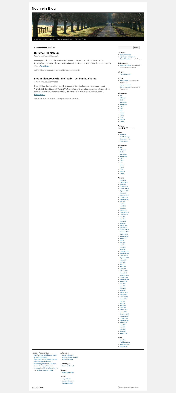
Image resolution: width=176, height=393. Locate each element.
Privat (121, 117)
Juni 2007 (122, 325)
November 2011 (124, 232)
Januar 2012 (123, 227)
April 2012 (123, 221)
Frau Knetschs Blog (125, 74)
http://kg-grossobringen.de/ (127, 57)
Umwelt (122, 121)
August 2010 (123, 260)
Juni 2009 (122, 284)
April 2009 (123, 288)
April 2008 (123, 305)
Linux (121, 108)
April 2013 (123, 206)
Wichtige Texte (80, 39)
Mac (121, 111)
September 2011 (124, 236)
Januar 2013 (123, 210)
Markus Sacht (38, 359)
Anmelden (123, 135)
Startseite (37, 39)
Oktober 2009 (124, 277)
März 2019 (123, 184)
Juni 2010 (122, 262)
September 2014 (124, 191)
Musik (52, 39)
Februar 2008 (124, 310)
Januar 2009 (123, 294)
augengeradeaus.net (125, 54)
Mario (57, 56)
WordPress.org (124, 141)
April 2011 (123, 247)
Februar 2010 (124, 271)
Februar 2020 (124, 182)
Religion (122, 119)
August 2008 (123, 299)
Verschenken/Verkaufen (65, 39)
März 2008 (123, 307)
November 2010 (124, 253)
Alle (48, 98)
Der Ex (122, 100)
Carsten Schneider (125, 87)
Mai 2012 (122, 219)
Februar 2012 (124, 225)
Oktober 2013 (124, 197)
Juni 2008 (122, 301)
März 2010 (123, 268)
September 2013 (124, 199)
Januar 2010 (123, 273)
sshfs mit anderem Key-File (50, 368)
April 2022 (123, 180)
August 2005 (123, 333)
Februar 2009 (124, 292)
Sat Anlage (37, 368)
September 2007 (124, 320)
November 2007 (124, 316)
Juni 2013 (122, 202)
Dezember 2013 (124, 195)
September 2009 (124, 279)
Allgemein (50, 70)
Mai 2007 (122, 327)
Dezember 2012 (124, 212)
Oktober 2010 (124, 256)
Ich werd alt (123, 102)
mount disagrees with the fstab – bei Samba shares (65, 78)
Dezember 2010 (124, 251)
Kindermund (58, 70)
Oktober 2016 (124, 186)
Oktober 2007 (124, 318)
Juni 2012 (122, 217)
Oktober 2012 (124, 214)
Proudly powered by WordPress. (129, 387)
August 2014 (123, 193)
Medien (122, 113)
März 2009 (123, 290)
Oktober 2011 (124, 234)
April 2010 (123, 266)
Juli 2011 (122, 240)
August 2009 (123, 281)
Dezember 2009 (124, 275)
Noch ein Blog (44, 8)
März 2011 (123, 249)
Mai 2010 (122, 264)
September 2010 (124, 258)
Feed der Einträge (125, 137)
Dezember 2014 (124, 189)
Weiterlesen (45, 66)
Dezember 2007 (124, 314)
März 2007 (123, 331)
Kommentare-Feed (125, 139)
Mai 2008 (122, 303)
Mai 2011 (122, 245)
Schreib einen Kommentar (71, 70)
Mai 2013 (122, 204)
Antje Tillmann (124, 80)
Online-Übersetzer (125, 59)
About (45, 39)
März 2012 (123, 223)
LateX (59, 98)
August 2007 (123, 322)
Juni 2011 (122, 243)
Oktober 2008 (124, 297)
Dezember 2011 (124, 230)
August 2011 (123, 238)
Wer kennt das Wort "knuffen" (45, 370)
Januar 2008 (123, 312)
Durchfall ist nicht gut (47, 53)
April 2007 (123, 329)
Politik (122, 115)
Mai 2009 (122, 286)
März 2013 (123, 208)
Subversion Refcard (125, 65)
